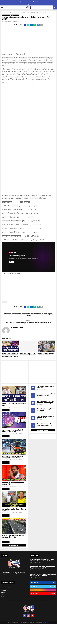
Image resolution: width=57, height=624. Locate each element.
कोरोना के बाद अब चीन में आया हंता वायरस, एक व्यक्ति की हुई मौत (28, 354)
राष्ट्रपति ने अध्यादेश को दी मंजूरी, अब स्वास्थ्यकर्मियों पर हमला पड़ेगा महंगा (28, 322)
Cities (2, 596)
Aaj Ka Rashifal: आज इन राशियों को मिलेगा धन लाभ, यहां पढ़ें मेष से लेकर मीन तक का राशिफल (42, 560)
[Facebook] (24, 615)
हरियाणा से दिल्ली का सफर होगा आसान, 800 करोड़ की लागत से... (13, 536)
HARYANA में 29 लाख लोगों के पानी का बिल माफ (14, 404)
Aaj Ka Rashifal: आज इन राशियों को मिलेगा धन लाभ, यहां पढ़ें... (12, 430)
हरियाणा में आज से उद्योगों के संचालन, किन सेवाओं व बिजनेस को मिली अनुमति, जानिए (28, 315)
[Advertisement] (28, 41)
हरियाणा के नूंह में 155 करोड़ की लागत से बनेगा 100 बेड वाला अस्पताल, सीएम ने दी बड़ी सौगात (43, 575)
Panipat (17, 15)
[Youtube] (32, 615)
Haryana (12, 15)
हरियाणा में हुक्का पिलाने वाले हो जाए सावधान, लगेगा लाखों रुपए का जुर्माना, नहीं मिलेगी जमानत (10, 355)
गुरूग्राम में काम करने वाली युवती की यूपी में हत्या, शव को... (14, 510)
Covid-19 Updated (6, 15)
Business (3, 592)
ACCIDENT (3, 586)
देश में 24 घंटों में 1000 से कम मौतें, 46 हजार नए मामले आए (46, 354)
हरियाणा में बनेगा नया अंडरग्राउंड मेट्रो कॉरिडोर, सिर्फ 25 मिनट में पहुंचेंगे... (12, 457)
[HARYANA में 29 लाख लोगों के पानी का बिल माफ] (14, 394)
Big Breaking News (6, 588)
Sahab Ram (6, 433)
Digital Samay (46, 622)
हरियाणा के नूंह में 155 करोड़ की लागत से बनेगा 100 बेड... (13, 483)
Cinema (3, 594)
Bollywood (3, 590)
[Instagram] (28, 615)
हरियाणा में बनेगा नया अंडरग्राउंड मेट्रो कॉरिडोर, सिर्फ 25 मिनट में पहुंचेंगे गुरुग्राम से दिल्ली (43, 567)
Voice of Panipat (7, 21)
